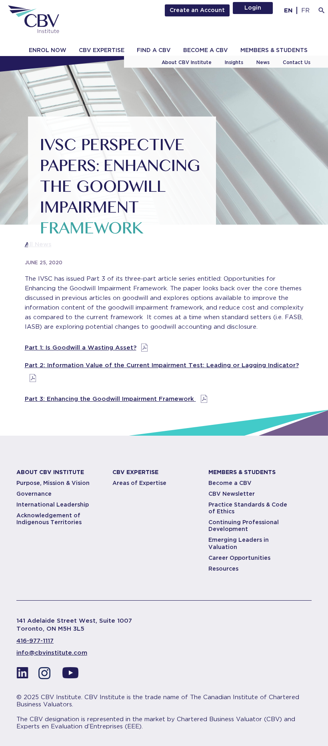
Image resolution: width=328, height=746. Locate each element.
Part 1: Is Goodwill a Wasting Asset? (80, 347)
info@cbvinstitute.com (51, 652)
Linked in (22, 675)
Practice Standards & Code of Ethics (247, 508)
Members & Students (274, 50)
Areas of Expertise (139, 483)
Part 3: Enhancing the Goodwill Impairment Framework (110, 398)
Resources (223, 568)
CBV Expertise (101, 50)
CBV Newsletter (231, 494)
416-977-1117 (35, 640)
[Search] (321, 10)
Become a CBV (205, 50)
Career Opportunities (239, 558)
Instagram (46, 675)
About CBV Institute (187, 62)
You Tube (70, 675)
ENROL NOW (47, 50)
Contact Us (296, 62)
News (263, 62)
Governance (34, 494)
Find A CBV (154, 50)
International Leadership (52, 504)
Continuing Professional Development (243, 525)
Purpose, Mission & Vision (53, 483)
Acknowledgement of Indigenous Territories (49, 518)
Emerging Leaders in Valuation (238, 543)
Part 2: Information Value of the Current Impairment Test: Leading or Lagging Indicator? (162, 365)
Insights (234, 62)
